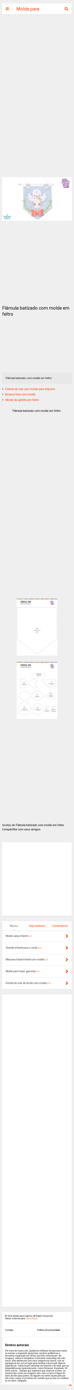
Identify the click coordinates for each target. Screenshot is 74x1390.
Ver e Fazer (32, 1318)
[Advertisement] (37, 56)
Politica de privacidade (48, 1330)
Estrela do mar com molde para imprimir (30, 389)
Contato (9, 1330)
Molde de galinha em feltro (22, 400)
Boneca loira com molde (20, 394)
